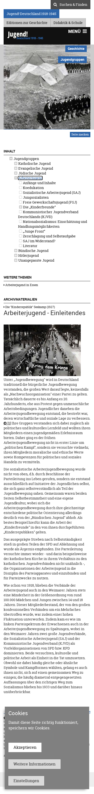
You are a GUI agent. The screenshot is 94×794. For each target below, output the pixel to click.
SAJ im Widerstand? (38, 241)
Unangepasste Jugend (36, 260)
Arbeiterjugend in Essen (21, 285)
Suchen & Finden (73, 4)
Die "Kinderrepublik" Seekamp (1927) (30, 307)
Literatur (29, 245)
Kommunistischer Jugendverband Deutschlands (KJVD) (48, 214)
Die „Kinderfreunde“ (39, 207)
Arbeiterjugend (30, 178)
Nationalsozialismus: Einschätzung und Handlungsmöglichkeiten (52, 224)
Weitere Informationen (34, 764)
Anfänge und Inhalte (39, 183)
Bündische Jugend (33, 250)
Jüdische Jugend (32, 173)
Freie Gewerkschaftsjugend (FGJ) (49, 202)
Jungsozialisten (35, 197)
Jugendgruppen (26, 158)
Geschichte (76, 48)
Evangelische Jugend (35, 168)
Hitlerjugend (28, 255)
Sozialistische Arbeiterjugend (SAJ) (51, 192)
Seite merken (80, 134)
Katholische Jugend (34, 163)
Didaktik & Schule (68, 21)
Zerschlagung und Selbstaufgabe (49, 236)
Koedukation (33, 187)
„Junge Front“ (33, 231)
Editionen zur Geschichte (27, 21)
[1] (9, 423)
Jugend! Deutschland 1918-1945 (31, 13)
